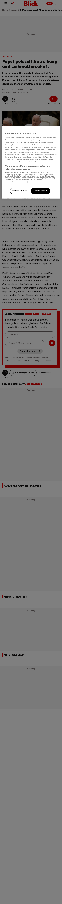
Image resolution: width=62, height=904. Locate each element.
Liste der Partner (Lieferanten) (16, 182)
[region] (31, 162)
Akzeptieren (41, 191)
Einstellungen (19, 191)
